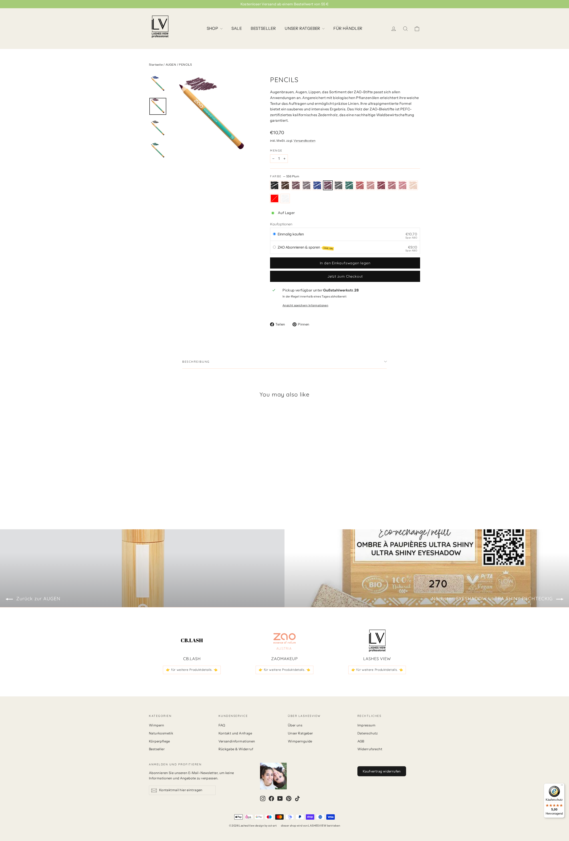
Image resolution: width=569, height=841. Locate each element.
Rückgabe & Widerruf (235, 749)
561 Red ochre (381, 185)
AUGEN (171, 64)
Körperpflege (159, 741)
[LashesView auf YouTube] (280, 798)
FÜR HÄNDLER (347, 28)
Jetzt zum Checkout (345, 276)
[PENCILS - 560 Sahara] (202, 491)
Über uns (295, 725)
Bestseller (157, 749)
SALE (236, 28)
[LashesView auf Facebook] (271, 798)
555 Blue (317, 185)
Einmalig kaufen (291, 234)
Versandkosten (304, 140)
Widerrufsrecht (370, 749)
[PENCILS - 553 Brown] (163, 491)
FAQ (221, 725)
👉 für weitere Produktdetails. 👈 (192, 670)
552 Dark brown (285, 185)
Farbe (284, 176)
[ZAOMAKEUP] (284, 641)
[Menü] (562, 786)
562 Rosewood (391, 185)
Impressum (366, 725)
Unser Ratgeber (300, 733)
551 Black (274, 185)
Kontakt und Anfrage (235, 733)
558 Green (349, 185)
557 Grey (338, 185)
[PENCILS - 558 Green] (190, 491)
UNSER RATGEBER (303, 28)
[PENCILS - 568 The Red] (168, 495)
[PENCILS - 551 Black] (152, 491)
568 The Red (274, 198)
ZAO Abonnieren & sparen (305, 247)
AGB (360, 741)
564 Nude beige (413, 185)
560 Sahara (370, 185)
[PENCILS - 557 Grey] (185, 491)
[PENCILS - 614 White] (174, 495)
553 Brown (295, 185)
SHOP (213, 28)
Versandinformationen (236, 741)
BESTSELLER (263, 28)
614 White (285, 198)
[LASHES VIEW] (377, 641)
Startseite (156, 64)
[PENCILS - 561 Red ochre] (207, 491)
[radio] (274, 234)
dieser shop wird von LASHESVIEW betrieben (310, 825)
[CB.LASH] (192, 641)
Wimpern (156, 725)
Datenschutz (367, 733)
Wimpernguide (300, 741)
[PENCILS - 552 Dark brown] (157, 491)
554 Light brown (306, 185)
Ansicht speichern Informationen (305, 305)
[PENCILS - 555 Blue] (174, 491)
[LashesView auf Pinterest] (288, 798)
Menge (276, 150)
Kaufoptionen (281, 224)
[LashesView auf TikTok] (297, 798)
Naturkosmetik (161, 733)
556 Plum (327, 185)
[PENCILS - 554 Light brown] (168, 491)
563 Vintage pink (402, 185)
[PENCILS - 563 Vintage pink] (157, 495)
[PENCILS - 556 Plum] (179, 491)
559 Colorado (359, 185)
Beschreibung (196, 361)
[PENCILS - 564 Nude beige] (163, 495)
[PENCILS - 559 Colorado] (196, 491)
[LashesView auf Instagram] (262, 798)
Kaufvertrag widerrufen (382, 771)
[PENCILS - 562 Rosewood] (152, 495)
